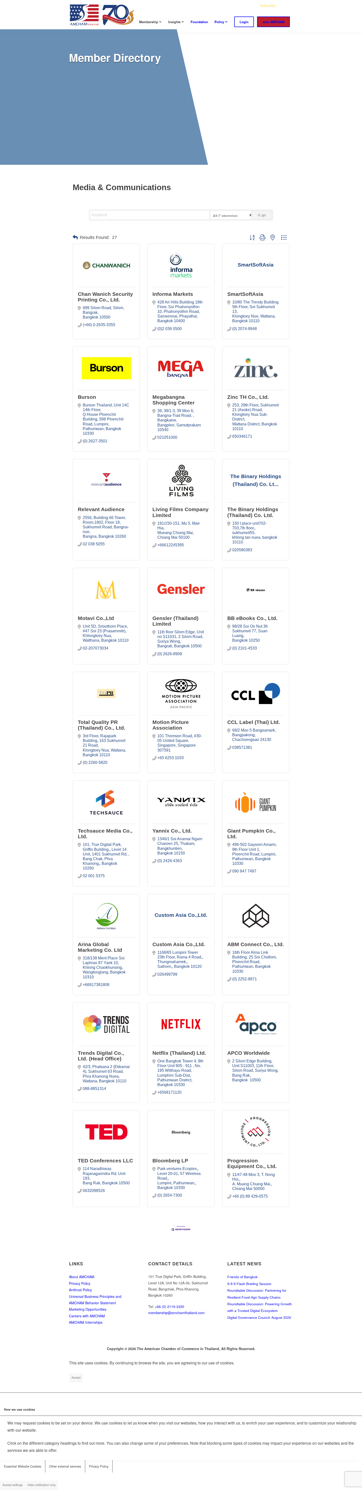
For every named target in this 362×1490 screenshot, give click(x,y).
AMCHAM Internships (85, 1322)
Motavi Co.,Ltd (96, 618)
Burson (87, 397)
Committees (223, 5)
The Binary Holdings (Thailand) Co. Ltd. (252, 512)
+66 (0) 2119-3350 (169, 1306)
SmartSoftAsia (245, 294)
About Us (202, 5)
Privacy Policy (79, 1283)
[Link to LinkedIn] (289, 5)
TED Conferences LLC (105, 1160)
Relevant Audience (101, 509)
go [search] (264, 215)
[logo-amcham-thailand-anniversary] (102, 14)
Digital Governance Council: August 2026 (259, 1318)
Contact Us (246, 5)
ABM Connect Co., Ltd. (255, 944)
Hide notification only (42, 1485)
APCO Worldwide (248, 1053)
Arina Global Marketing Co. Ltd (100, 947)
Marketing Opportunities (87, 1309)
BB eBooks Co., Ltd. (252, 618)
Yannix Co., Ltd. (172, 831)
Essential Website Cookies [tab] (22, 1466)
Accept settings (12, 1485)
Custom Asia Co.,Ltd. (178, 944)
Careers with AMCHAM (87, 1315)
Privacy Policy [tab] (98, 1466)
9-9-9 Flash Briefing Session (249, 1284)
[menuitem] (202, 5)
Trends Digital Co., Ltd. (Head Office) (101, 1055)
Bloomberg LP (170, 1160)
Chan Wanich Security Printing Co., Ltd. (105, 296)
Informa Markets (172, 294)
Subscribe (268, 5)
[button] (75, 237)
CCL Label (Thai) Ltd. (253, 722)
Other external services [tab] (65, 1466)
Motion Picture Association (170, 725)
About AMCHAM (81, 1276)
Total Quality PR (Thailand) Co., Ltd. (101, 725)
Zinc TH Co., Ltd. (248, 397)
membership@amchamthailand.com (176, 1312)
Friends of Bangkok (242, 1277)
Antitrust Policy (80, 1289)
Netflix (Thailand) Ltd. (179, 1053)
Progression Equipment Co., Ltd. (252, 1163)
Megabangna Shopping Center (173, 399)
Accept (76, 1377)
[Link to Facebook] (282, 5)
